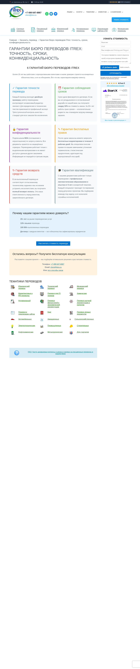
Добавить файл (111, 67)
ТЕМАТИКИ (90, 12)
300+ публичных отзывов (115, 86)
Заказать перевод (28, 40)
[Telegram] (51, 14)
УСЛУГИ (79, 12)
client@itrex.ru (30, 15)
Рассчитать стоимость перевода (53, 243)
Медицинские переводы (123, 30)
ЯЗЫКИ (69, 12)
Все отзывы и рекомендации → (115, 120)
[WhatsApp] (47, 14)
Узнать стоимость (121, 20)
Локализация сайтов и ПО (102, 30)
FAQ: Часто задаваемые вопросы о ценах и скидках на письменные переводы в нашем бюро (60, 353)
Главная (13, 40)
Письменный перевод (42, 30)
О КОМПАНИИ (116, 12)
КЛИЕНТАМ (102, 12)
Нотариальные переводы (82, 30)
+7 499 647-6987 (33, 12)
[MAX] (55, 14)
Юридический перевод (62, 30)
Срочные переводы (21, 30)
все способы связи (55, 270)
